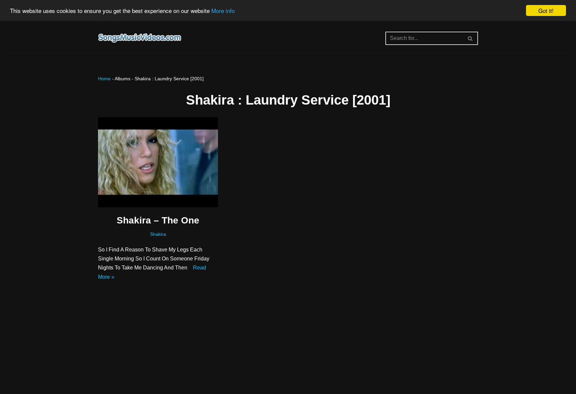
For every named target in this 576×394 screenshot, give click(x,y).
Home (104, 78)
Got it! (546, 10)
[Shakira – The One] (158, 162)
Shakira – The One (158, 220)
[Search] (470, 38)
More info (223, 11)
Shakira (158, 234)
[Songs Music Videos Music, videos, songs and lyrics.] (139, 38)
